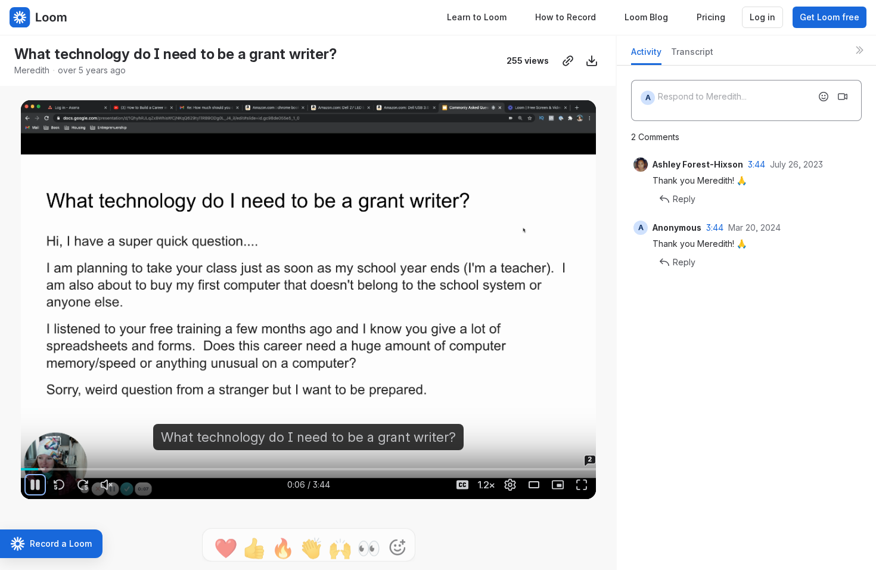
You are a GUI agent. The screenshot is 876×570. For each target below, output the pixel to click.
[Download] (591, 60)
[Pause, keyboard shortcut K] (35, 484)
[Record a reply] (842, 96)
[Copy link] (567, 60)
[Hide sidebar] (859, 50)
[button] (59, 462)
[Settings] (510, 484)
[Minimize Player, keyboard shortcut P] (557, 484)
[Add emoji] (823, 96)
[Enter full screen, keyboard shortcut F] (581, 484)
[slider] (308, 469)
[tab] (646, 55)
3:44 (756, 164)
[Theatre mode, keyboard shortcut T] (533, 484)
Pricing (711, 17)
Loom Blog (646, 17)
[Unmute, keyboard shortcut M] (106, 484)
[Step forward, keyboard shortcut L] (82, 484)
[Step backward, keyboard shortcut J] (59, 484)
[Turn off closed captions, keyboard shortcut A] (462, 484)
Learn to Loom (477, 17)
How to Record (565, 17)
